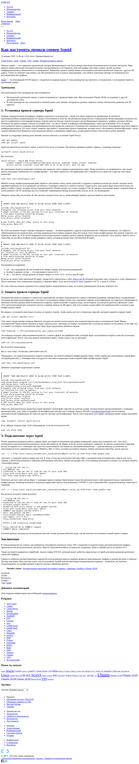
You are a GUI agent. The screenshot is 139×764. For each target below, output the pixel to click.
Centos (9, 606)
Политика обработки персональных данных (23, 758)
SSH (9, 650)
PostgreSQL (61, 675)
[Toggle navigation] (2, 26)
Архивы (5, 690)
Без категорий (13, 660)
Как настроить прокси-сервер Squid (36, 49)
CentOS (18, 671)
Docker (87, 671)
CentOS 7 (32, 671)
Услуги (10, 31)
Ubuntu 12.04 (116, 675)
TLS (95, 675)
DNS (83, 671)
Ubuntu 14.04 (130, 675)
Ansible (3, 671)
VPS (29, 61)
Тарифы (10, 35)
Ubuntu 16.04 (8, 678)
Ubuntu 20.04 (36, 679)
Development (12, 613)
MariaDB (11, 633)
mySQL (10, 635)
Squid (3, 80)
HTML (98, 671)
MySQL (27, 675)
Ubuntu (23, 61)
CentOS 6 (24, 671)
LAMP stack (116, 671)
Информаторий (14, 38)
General (10, 621)
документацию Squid (101, 411)
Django (79, 671)
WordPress (50, 679)
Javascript (107, 671)
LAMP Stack (12, 626)
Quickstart (11, 643)
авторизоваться (49, 593)
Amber (36, 61)
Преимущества (13, 33)
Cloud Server (6, 61)
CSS (49, 671)
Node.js (45, 675)
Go (94, 671)
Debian (10, 611)
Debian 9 (74, 671)
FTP (8, 618)
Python (10, 640)
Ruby (9, 648)
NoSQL (50, 675)
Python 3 (75, 675)
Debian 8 (68, 671)
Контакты (11, 40)
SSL (92, 675)
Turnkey (10, 652)
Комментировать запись (51, 61)
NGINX (36, 675)
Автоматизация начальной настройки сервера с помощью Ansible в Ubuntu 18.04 (59, 568)
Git (92, 671)
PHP (9, 638)
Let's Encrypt (125, 671)
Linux (16, 61)
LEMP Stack (12, 628)
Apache (10, 670)
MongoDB (18, 675)
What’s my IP (78, 279)
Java (8, 623)
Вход (18, 21)
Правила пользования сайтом (58, 758)
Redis (80, 675)
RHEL (9, 645)
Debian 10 (62, 671)
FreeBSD (11, 616)
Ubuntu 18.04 (23, 679)
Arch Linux (12, 604)
